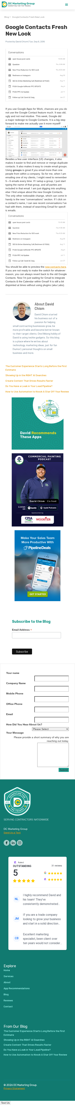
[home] (20, 4)
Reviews (8, 1000)
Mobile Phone (14, 693)
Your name (12, 673)
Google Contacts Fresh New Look (28, 17)
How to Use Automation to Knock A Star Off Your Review (37, 391)
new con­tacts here (55, 266)
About (7, 982)
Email (9, 714)
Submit (64, 769)
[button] (66, 4)
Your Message (15, 732)
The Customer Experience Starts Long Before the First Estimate (34, 1032)
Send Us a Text (12, 832)
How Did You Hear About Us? (24, 724)
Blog (6, 17)
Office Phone (14, 703)
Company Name (16, 683)
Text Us (5, 1102)
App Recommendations (17, 988)
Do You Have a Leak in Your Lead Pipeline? (28, 386)
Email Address (22, 630)
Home (7, 970)
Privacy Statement (14, 1088)
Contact (8, 1006)
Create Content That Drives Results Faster (29, 380)
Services (8, 976)
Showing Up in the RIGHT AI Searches (25, 375)
